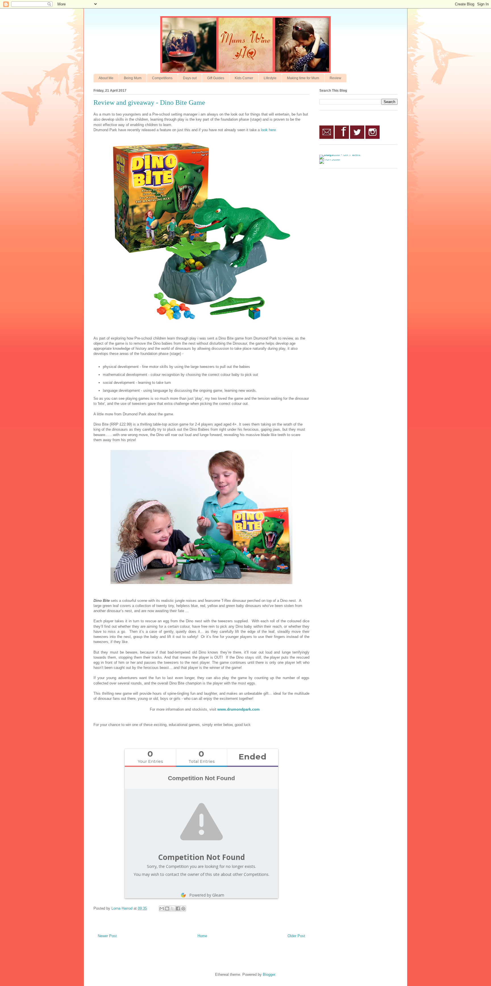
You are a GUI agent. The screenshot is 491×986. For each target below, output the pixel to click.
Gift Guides (215, 78)
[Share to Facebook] (178, 908)
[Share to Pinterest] (183, 908)
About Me (106, 78)
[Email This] (162, 908)
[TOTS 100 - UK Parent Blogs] (342, 154)
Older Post (296, 936)
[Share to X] (172, 908)
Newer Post (107, 936)
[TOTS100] (329, 159)
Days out (190, 78)
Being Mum (133, 78)
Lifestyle (270, 78)
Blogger (269, 974)
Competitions (162, 78)
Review (335, 78)
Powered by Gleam (206, 895)
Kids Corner (244, 78)
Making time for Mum (303, 78)
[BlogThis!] (167, 908)
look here (268, 130)
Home (202, 936)
